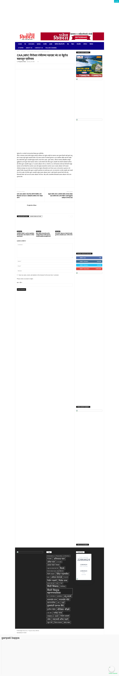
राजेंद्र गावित (49, 612)
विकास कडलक (58, 622)
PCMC (49, 558)
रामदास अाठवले (52, 616)
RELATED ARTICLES (23, 216)
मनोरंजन (85, 44)
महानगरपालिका (51, 602)
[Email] (34, 66)
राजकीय (45, 44)
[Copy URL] (46, 66)
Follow (99, 261)
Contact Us (39, 48)
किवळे (62, 568)
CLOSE (116, 1)
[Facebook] (16, 25)
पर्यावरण (57, 583)
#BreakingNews (50, 555)
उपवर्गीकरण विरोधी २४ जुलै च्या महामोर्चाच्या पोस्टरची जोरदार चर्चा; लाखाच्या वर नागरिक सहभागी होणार (25, 235)
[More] (51, 66)
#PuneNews (67, 555)
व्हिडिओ (91, 44)
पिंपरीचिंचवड (62, 586)
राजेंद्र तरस (57, 613)
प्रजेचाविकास (59, 596)
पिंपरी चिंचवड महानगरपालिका (54, 591)
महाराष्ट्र (39, 44)
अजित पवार (51, 562)
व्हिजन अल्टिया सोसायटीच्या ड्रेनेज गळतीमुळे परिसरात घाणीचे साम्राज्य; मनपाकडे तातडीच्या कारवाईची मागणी (43, 235)
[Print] (38, 66)
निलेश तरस (63, 580)
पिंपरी (61, 583)
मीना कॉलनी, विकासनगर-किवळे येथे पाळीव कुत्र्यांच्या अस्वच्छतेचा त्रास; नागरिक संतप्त (63, 234)
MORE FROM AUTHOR (35, 216)
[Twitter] (24, 25)
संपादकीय (79, 44)
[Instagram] (19, 25)
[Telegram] (21, 25)
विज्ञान (72, 44)
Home (20, 44)
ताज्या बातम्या (31, 44)
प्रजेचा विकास (52, 596)
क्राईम (50, 44)
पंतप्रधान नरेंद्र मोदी (50, 583)
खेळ (68, 44)
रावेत (49, 619)
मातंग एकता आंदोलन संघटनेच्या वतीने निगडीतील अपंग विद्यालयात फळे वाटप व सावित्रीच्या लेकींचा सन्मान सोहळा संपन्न (30, 195)
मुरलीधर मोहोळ (51, 609)
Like (100, 257)
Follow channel (51, 48)
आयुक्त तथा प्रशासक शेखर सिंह (52, 568)
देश (25, 44)
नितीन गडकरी (52, 580)
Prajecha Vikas (22, 61)
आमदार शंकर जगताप (53, 565)
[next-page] (72, 216)
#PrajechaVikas (59, 555)
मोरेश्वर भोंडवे (63, 609)
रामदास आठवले (64, 616)
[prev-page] (69, 216)
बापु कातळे (67, 596)
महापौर (58, 602)
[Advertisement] (59, 12)
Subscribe (98, 268)
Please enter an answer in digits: (25, 278)
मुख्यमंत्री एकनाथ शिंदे (55, 605)
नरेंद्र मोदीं (66, 577)
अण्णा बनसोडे (59, 561)
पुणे (47, 596)
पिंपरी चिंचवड (52, 586)
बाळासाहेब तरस (52, 599)
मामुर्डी (63, 602)
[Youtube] (30, 25)
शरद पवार (67, 622)
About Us (29, 48)
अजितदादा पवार (59, 559)
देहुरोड (48, 577)
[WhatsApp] (27, 25)
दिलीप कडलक (51, 574)
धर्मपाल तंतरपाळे (56, 577)
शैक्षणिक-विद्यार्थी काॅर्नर (59, 44)
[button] (101, 46)
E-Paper (20, 48)
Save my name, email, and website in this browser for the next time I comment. (39, 275)
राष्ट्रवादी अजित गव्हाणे (60, 619)
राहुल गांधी (49, 622)
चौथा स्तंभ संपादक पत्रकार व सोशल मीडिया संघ (55, 571)
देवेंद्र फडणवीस (62, 574)
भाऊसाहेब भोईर (64, 599)
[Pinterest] (26, 66)
